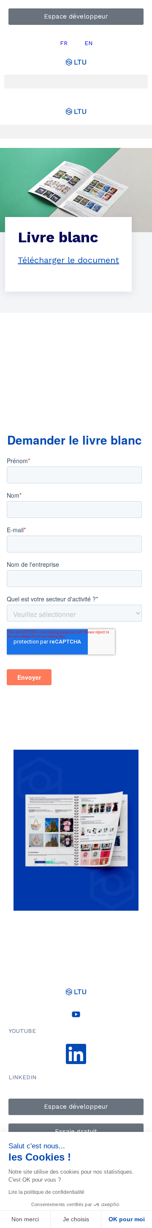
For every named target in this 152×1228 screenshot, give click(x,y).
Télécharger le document (68, 260)
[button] (76, 81)
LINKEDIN (22, 1077)
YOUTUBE (22, 1030)
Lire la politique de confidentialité (46, 1192)
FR (64, 43)
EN (88, 43)
